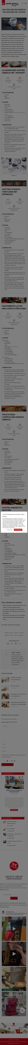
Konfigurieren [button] (9, 529)
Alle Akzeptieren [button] (18, 529)
